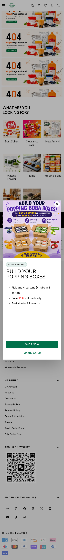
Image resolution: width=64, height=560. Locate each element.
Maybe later (32, 352)
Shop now (32, 344)
